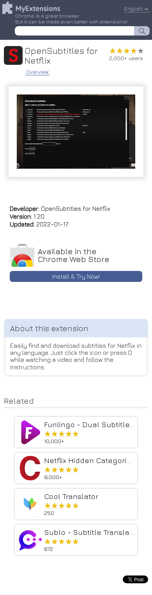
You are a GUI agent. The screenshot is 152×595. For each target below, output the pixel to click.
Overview (37, 72)
